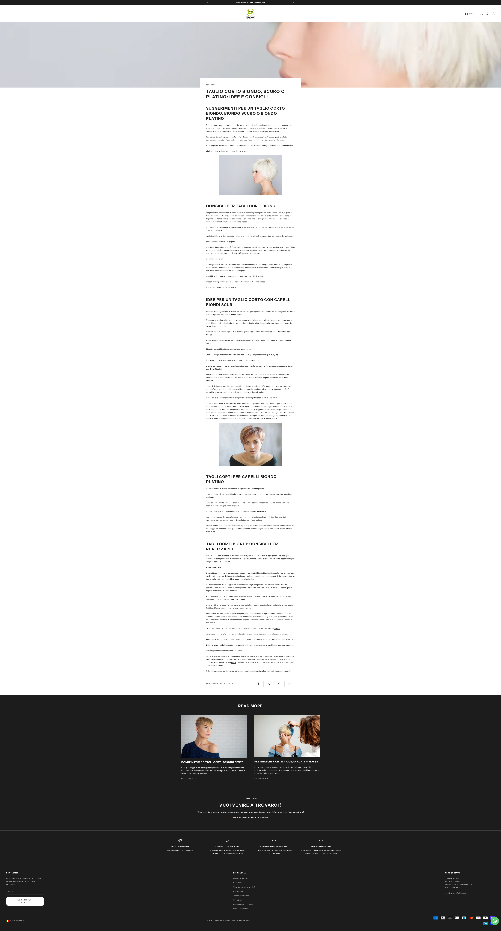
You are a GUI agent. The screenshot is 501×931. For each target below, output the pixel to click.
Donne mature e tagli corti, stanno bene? (212, 762)
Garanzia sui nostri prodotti (244, 887)
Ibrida (233, 662)
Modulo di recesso (240, 908)
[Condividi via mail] (290, 684)
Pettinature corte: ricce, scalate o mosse (286, 761)
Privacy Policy (238, 891)
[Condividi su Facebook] (258, 684)
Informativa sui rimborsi (243, 904)
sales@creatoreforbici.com (455, 893)
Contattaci (237, 900)
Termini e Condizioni (241, 895)
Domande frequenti (241, 878)
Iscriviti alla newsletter (25, 901)
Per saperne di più (188, 779)
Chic (208, 645)
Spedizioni (237, 882)
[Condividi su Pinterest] (279, 684)
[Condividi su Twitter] (269, 684)
